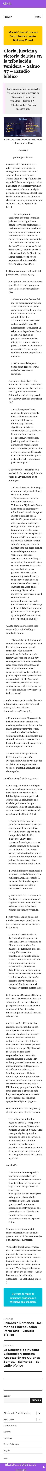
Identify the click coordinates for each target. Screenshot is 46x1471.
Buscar (7, 1396)
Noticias (8, 1438)
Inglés (7, 1450)
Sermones (9, 1419)
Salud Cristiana (11, 1444)
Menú (38, 17)
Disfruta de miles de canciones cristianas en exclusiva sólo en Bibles (23, 1297)
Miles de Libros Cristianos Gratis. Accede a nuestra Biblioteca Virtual (23, 36)
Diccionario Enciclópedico (17, 1413)
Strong (7, 1432)
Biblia (7, 4)
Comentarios (10, 1425)
